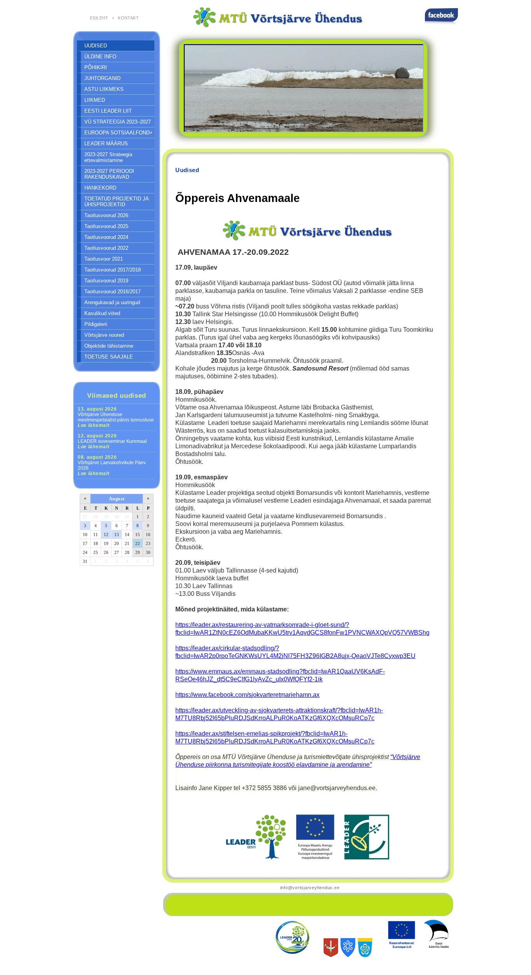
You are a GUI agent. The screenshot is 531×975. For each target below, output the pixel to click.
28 (95, 516)
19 (106, 543)
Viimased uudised (116, 395)
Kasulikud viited (102, 313)
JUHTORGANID (102, 78)
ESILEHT (99, 18)
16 (148, 534)
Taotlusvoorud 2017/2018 (112, 270)
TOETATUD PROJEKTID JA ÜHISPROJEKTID (116, 201)
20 (116, 543)
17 (85, 543)
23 (148, 543)
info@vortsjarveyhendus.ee (310, 887)
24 (85, 552)
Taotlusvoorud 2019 (106, 281)
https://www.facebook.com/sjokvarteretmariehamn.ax (247, 694)
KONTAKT (128, 18)
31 (127, 516)
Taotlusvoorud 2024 (106, 237)
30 (116, 516)
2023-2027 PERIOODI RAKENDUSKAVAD (109, 174)
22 (137, 543)
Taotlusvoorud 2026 (106, 215)
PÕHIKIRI (95, 67)
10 (85, 534)
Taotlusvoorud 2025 (106, 226)
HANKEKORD (100, 188)
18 (95, 543)
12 (106, 534)
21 (127, 543)
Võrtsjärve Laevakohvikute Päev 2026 (112, 465)
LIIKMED (94, 100)
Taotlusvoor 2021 (103, 259)
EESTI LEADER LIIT (108, 111)
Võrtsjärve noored (104, 335)
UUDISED (95, 46)
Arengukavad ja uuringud (112, 302)
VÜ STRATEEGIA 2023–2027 (117, 122)
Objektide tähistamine (108, 346)
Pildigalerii (95, 324)
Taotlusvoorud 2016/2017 (112, 291)
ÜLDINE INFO (100, 56)
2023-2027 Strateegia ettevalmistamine (108, 157)
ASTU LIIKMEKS (104, 89)
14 (127, 534)
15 (137, 534)
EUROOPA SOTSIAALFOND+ (118, 133)
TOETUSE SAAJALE (108, 357)
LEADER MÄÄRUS (106, 143)
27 (85, 516)
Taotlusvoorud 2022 (106, 248)
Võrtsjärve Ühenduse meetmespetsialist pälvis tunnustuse (116, 417)
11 (95, 534)
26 (106, 552)
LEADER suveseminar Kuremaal (112, 441)
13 (116, 534)
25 (95, 552)
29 (106, 516)
